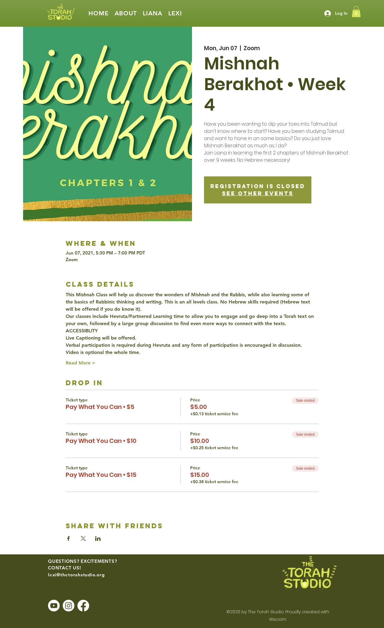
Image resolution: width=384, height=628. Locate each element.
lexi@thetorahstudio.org (76, 575)
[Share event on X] (83, 538)
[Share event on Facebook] (68, 538)
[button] (126, 13)
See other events (257, 193)
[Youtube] (54, 605)
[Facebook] (83, 605)
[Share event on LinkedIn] (98, 538)
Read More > (80, 363)
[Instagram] (68, 605)
